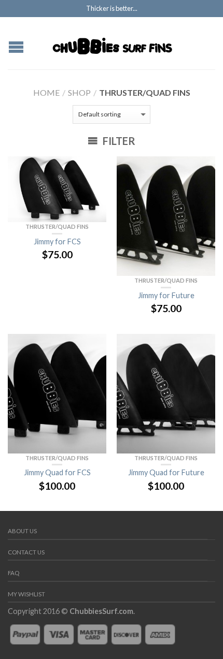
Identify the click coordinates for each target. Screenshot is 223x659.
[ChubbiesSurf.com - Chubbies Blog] (113, 43)
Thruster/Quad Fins (57, 226)
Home (46, 92)
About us (22, 531)
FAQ (13, 572)
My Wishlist (26, 594)
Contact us (26, 552)
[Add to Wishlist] (93, 169)
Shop (79, 92)
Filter (118, 141)
